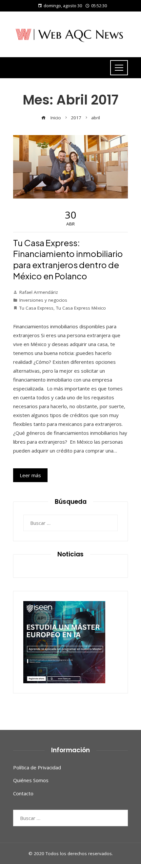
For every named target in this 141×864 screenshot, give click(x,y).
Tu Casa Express (36, 308)
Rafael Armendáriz (38, 292)
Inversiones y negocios (43, 300)
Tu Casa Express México (81, 308)
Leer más (30, 475)
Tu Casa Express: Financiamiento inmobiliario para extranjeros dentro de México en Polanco (68, 259)
